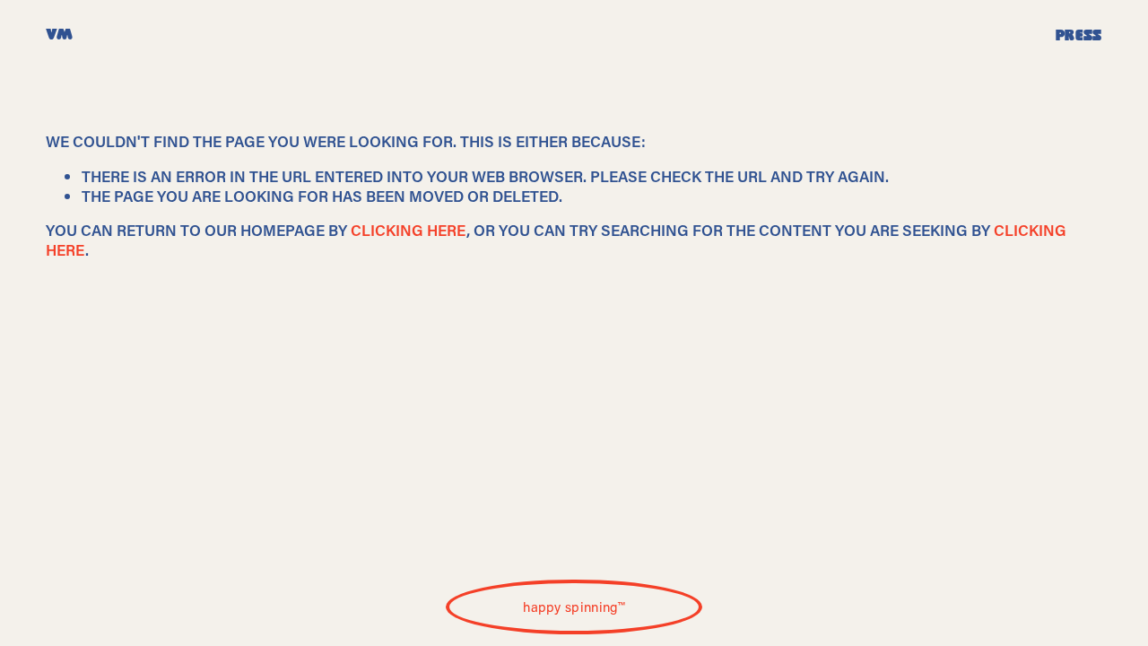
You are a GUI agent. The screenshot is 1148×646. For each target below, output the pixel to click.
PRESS (1079, 36)
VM (59, 35)
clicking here (408, 230)
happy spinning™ (574, 606)
